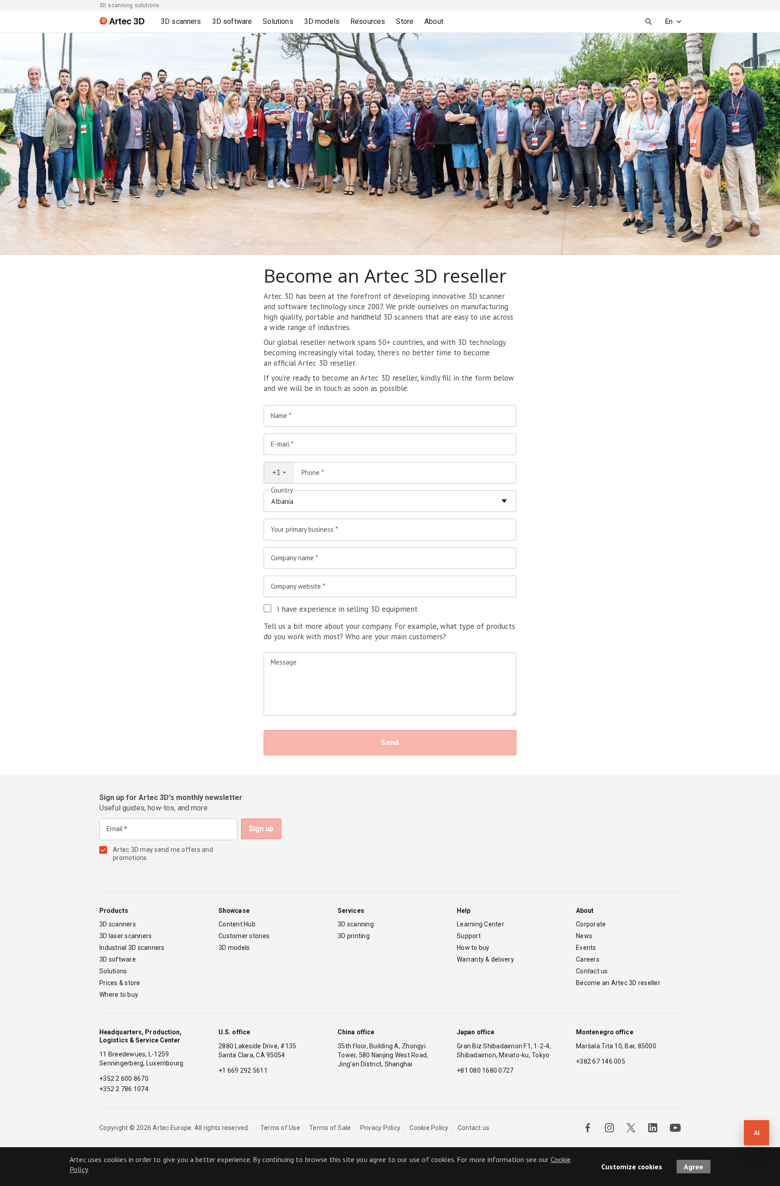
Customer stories (243, 935)
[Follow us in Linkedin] (652, 1127)
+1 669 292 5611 (243, 1070)
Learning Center (480, 924)
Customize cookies (631, 1166)
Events (586, 947)
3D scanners (117, 924)
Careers (587, 959)
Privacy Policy (380, 1127)
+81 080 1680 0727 (485, 1070)
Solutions (113, 971)
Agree (693, 1166)
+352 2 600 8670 (124, 1078)
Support (469, 935)
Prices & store (119, 982)
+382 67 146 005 (600, 1061)
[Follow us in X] (631, 1127)
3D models (234, 947)
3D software (117, 959)
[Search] (648, 22)
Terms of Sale (330, 1127)
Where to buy (118, 994)
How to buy (473, 947)
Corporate (591, 924)
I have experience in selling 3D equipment (347, 609)
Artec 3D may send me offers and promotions (163, 853)
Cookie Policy (428, 1127)
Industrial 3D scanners (132, 947)
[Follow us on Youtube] (675, 1127)
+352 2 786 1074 (124, 1089)
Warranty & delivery (485, 959)
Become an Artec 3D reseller (618, 982)
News (584, 935)
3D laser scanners (125, 935)
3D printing (354, 935)
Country (282, 490)
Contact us (592, 971)
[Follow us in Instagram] (609, 1127)
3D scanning (356, 924)
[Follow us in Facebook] (587, 1127)
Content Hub (236, 924)
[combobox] (279, 473)
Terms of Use (280, 1127)
